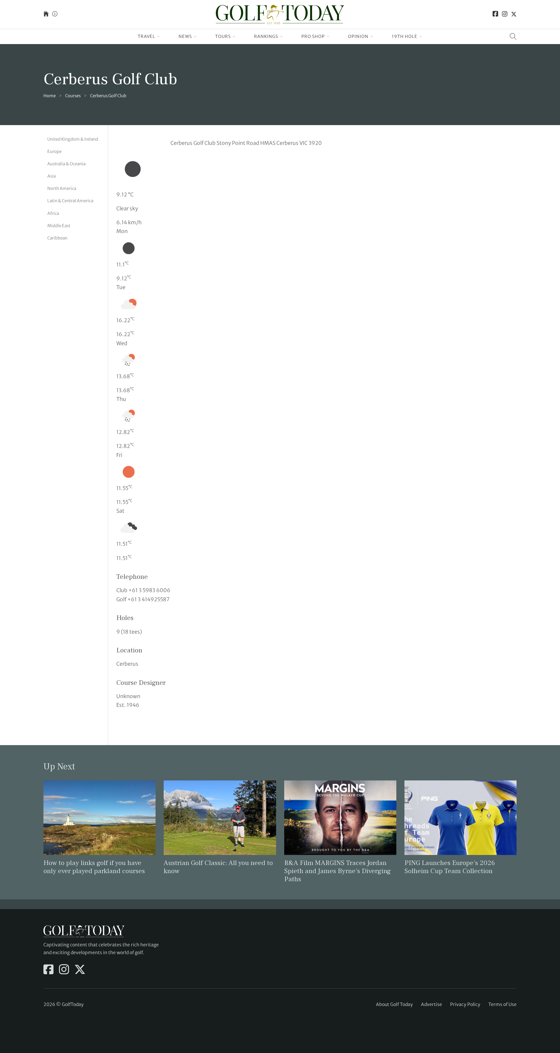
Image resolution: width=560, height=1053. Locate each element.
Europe (54, 151)
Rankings (266, 36)
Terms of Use (502, 1004)
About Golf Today (394, 1004)
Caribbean (57, 238)
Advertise (431, 1004)
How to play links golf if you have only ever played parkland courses (94, 867)
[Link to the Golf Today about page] (54, 14)
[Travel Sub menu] (158, 36)
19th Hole (404, 36)
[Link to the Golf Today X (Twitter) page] (514, 14)
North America (61, 188)
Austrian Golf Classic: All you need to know (218, 867)
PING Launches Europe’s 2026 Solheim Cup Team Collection (449, 867)
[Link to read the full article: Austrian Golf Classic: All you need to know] (220, 817)
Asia (51, 176)
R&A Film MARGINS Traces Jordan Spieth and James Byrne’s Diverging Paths (337, 871)
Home (49, 96)
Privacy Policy (465, 1004)
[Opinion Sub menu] (372, 36)
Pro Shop (313, 36)
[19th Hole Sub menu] (421, 36)
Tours (223, 36)
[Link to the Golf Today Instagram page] (505, 14)
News (185, 36)
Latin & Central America (70, 201)
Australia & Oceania (66, 164)
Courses (73, 96)
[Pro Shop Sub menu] (328, 36)
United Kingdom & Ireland (72, 139)
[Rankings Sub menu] (281, 36)
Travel (146, 36)
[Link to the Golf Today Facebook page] (495, 14)
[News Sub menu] (195, 36)
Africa (53, 213)
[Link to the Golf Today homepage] (46, 14)
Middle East (58, 225)
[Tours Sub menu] (234, 36)
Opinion (358, 36)
